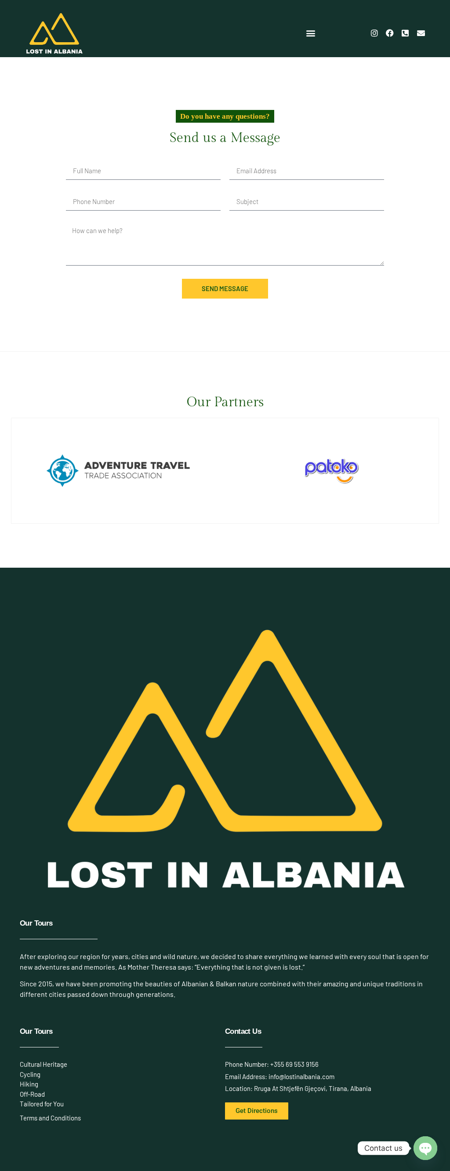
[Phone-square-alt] (405, 33)
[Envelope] (421, 33)
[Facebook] (390, 33)
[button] (311, 33)
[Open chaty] (425, 1148)
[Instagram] (374, 33)
